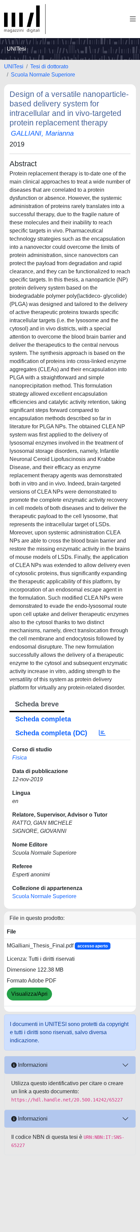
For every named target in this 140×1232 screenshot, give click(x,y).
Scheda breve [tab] (37, 704)
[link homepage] (25, 19)
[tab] (102, 733)
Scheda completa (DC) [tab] (51, 733)
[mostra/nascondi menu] (133, 19)
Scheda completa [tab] (43, 719)
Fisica (19, 757)
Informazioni (32, 1065)
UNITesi (13, 66)
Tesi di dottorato (49, 66)
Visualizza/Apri (29, 994)
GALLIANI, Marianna (42, 133)
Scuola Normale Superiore (43, 75)
